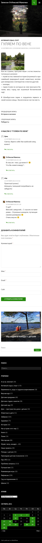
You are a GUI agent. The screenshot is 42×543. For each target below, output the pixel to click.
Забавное (4, 417)
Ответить (9, 149)
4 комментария (34, 48)
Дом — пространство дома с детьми (14, 409)
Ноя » (38, 531)
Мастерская (5, 440)
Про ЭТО (4, 460)
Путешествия (5, 467)
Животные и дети (7, 413)
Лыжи (3, 436)
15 (32, 518)
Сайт (3, 289)
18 (10, 521)
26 (15, 524)
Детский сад (5, 405)
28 (27, 524)
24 (4, 524)
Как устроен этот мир (8, 428)
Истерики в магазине (9, 113)
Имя (3, 271)
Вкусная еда (5, 393)
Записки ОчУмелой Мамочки (14, 3)
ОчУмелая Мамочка (20, 48)
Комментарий (7, 243)
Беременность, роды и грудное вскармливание (17, 389)
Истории (4, 425)
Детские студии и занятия (10, 401)
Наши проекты (6, 448)
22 (32, 521)
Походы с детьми (7, 452)
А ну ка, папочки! (7, 382)
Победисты (8, 121)
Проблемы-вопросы (8, 464)
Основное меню (39, 2)
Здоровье (4, 421)
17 (4, 521)
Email (3, 280)
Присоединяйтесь (23, 342)
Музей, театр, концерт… (9, 444)
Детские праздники (8, 397)
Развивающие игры (7, 471)
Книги (3, 432)
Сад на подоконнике (8, 479)
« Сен (3, 531)
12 (15, 518)
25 (10, 524)
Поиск (3, 348)
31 (4, 528)
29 (32, 524)
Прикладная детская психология (12, 456)
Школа (3, 483)
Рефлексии (5, 475)
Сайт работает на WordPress (9, 540)
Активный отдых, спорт (10, 40)
